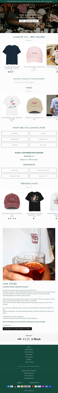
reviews (35, 159)
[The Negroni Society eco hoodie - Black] (56, 218)
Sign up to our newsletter (28, 366)
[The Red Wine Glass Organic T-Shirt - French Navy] (10, 71)
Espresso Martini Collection (29, 370)
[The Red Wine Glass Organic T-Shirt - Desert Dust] (13, 71)
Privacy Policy (29, 357)
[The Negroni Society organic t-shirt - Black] (33, 218)
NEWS (22, 21)
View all (29, 40)
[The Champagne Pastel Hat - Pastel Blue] (32, 70)
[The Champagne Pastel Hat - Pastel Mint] (37, 70)
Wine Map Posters (29, 378)
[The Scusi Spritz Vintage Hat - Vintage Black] (8, 218)
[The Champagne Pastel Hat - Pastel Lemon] (35, 70)
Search (29, 347)
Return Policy (28, 354)
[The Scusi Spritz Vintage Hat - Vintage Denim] (13, 218)
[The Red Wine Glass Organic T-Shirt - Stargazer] (12, 71)
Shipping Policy (29, 349)
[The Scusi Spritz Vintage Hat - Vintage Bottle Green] (15, 218)
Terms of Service (29, 352)
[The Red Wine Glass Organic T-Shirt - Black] (8, 71)
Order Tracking (29, 362)
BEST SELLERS (32, 21)
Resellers (29, 359)
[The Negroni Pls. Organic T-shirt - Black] (57, 71)
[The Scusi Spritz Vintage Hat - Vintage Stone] (12, 218)
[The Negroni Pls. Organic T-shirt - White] (55, 71)
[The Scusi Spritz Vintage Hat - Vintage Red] (10, 218)
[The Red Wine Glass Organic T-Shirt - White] (15, 71)
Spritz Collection (29, 375)
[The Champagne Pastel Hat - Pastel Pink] (33, 70)
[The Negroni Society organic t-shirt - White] (35, 218)
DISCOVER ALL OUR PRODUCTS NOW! (17, 328)
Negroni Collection (29, 373)
